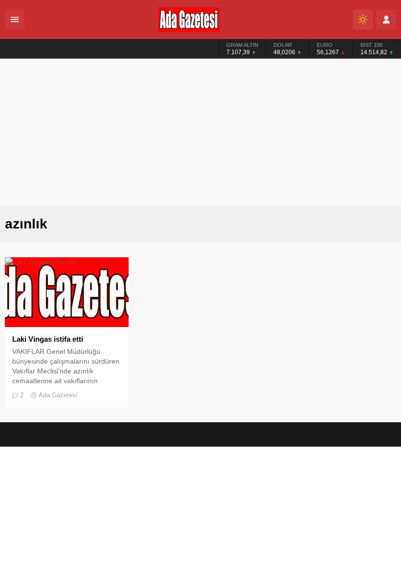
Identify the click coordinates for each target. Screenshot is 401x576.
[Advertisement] (200, 132)
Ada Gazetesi (58, 395)
